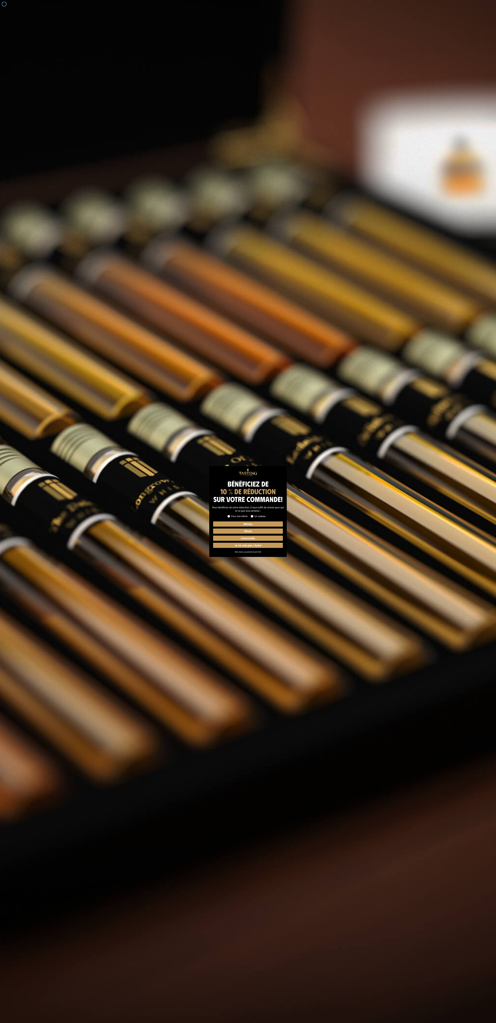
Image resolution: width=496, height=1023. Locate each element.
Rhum (248, 531)
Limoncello (248, 538)
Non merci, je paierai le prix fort (248, 551)
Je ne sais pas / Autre (248, 545)
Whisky (248, 524)
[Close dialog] (4, 4)
